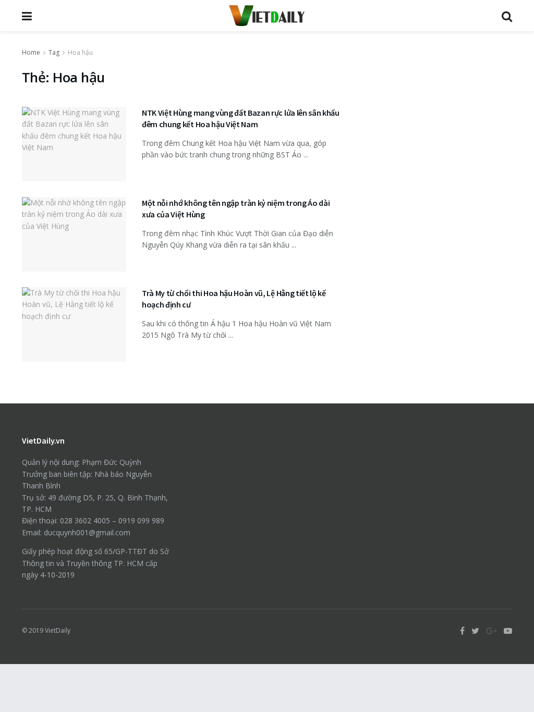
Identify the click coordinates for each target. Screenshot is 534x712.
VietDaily (57, 630)
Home (31, 52)
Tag (53, 52)
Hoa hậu (80, 52)
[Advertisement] (437, 112)
